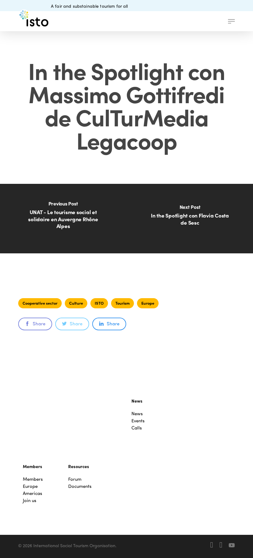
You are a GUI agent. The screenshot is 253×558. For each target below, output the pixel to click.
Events (138, 420)
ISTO (99, 303)
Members (33, 479)
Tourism (122, 303)
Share (39, 323)
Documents (80, 486)
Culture (76, 303)
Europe (147, 303)
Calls (136, 427)
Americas (32, 493)
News (137, 413)
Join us (29, 500)
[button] (231, 21)
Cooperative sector (40, 303)
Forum (74, 479)
